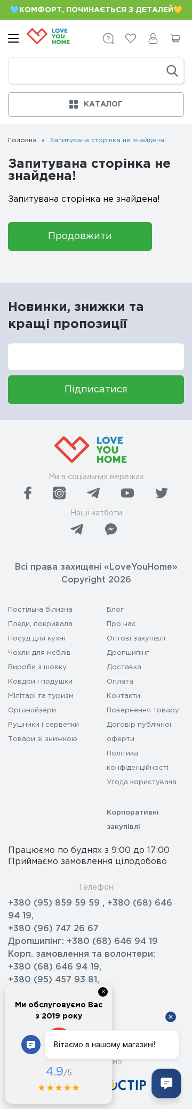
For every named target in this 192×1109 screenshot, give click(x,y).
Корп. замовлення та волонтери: (81, 954)
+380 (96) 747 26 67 (53, 929)
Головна (22, 140)
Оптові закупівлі (136, 639)
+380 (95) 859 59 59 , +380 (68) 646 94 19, (90, 909)
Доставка (124, 667)
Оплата (120, 682)
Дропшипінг (128, 653)
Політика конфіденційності (138, 761)
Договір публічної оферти (139, 732)
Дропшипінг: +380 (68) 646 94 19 (83, 942)
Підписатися (96, 389)
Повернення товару (143, 710)
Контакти (123, 696)
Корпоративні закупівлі (133, 820)
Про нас (121, 624)
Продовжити (80, 236)
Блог (115, 610)
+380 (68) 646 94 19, (54, 967)
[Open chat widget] (166, 1083)
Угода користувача (142, 782)
